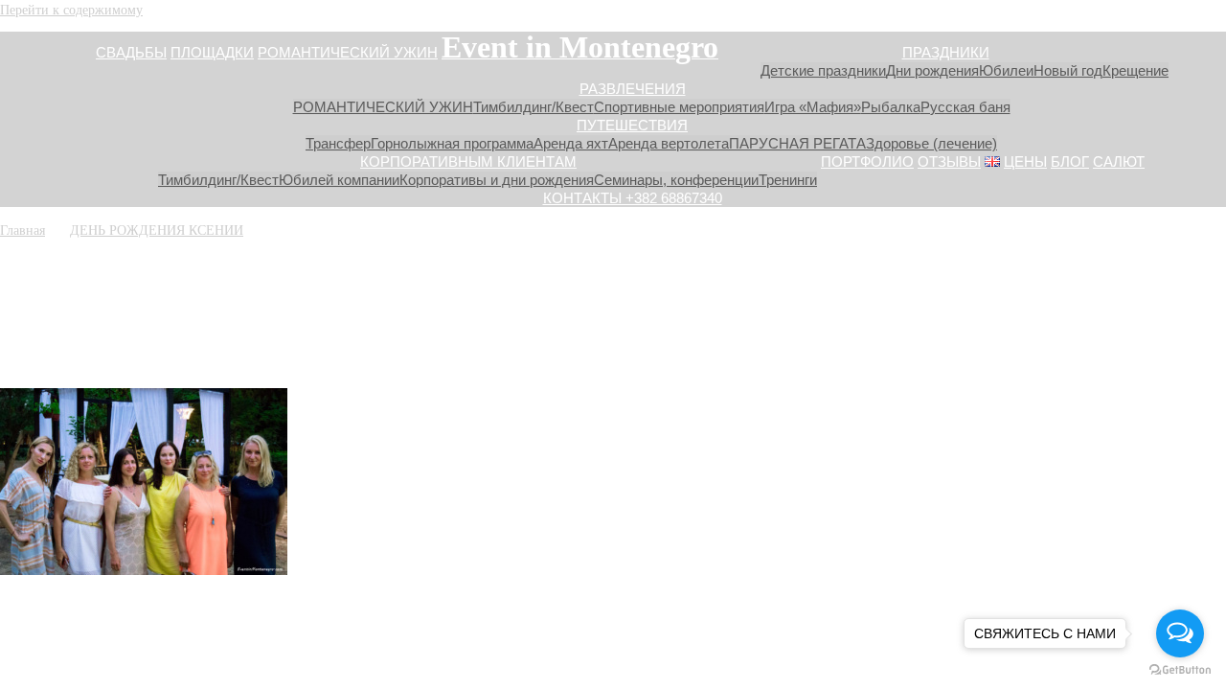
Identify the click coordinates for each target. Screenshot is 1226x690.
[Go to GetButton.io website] (1180, 670)
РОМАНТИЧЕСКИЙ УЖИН (348, 52)
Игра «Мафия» (812, 107)
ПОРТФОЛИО (867, 161)
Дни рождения (932, 70)
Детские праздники (823, 70)
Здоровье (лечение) (931, 143)
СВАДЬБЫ (131, 52)
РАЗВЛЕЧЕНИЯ (632, 88)
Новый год (1067, 70)
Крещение (1135, 70)
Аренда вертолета (668, 143)
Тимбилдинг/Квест (533, 107)
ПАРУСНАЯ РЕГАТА (797, 143)
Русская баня (965, 107)
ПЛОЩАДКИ (212, 52)
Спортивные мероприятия (679, 107)
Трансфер (338, 143)
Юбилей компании (339, 180)
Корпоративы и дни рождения (496, 180)
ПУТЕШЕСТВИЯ (632, 125)
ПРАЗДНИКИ (945, 52)
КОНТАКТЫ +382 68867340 (632, 198)
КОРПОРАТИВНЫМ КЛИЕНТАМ (468, 161)
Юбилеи (1006, 70)
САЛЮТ (1119, 161)
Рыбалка (890, 107)
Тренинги (788, 180)
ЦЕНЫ (1025, 161)
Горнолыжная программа (452, 143)
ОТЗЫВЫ (949, 161)
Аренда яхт (571, 143)
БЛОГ (1070, 161)
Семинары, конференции (676, 180)
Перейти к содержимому (71, 9)
